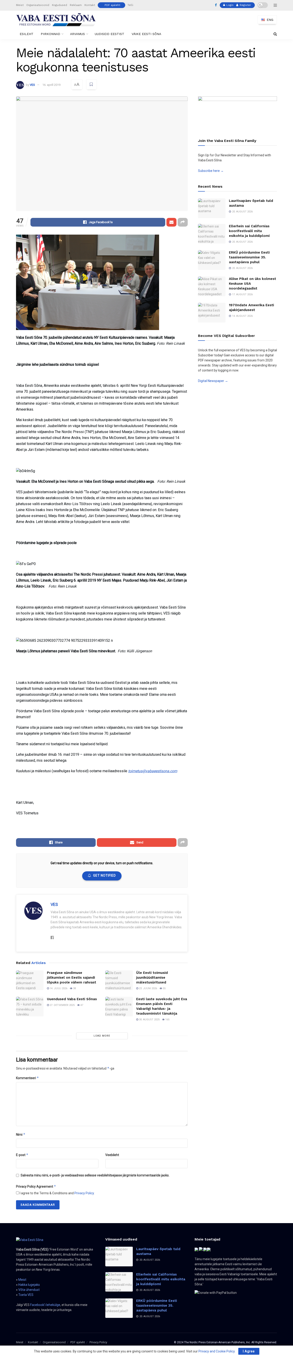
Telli (130, 5)
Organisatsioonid (37, 5)
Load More (102, 1035)
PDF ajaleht (112, 5)
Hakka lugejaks (29, 1285)
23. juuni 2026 (147, 988)
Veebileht (112, 1155)
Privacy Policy (84, 1193)
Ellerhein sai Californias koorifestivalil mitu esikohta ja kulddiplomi (249, 231)
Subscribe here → (211, 171)
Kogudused (59, 5)
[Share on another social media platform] (183, 222)
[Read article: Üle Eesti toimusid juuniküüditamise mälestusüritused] (119, 980)
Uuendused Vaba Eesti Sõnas (72, 999)
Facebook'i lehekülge (45, 1305)
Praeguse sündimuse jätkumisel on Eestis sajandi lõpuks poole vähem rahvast (71, 977)
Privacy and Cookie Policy (216, 1351)
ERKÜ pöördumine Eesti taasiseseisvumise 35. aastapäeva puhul (249, 257)
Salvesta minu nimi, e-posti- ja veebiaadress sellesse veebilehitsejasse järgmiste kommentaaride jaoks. (95, 1175)
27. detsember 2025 (62, 1005)
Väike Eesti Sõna (146, 34)
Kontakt (89, 5)
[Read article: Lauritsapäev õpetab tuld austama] (211, 208)
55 (163, 988)
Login (229, 5)
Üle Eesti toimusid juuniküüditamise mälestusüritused (152, 977)
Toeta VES (25, 1295)
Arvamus (77, 34)
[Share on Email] (171, 222)
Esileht (26, 34)
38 (74, 988)
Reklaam (76, 5)
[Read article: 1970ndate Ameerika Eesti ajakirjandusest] (211, 312)
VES (32, 85)
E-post (22, 1155)
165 (167, 1019)
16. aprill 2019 (51, 85)
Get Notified (104, 875)
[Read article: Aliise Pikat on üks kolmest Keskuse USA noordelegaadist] (211, 286)
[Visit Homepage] (56, 20)
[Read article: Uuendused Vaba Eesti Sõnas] (29, 1006)
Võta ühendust (29, 1290)
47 (81, 1005)
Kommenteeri (27, 1078)
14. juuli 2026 (58, 988)
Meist (20, 5)
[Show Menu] (275, 5)
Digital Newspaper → (213, 381)
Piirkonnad (50, 34)
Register (245, 5)
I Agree (249, 1351)
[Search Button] (275, 34)
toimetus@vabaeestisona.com (152, 771)
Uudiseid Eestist (109, 34)
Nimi (20, 1134)
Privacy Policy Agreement (36, 1186)
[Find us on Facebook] (216, 5)
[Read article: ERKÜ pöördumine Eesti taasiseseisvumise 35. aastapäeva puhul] (211, 260)
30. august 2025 (149, 1019)
